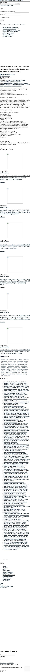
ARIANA (14, 387)
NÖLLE (27, 479)
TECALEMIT (19, 527)
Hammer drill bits (25, 362)
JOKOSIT (6, 454)
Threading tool (24, 372)
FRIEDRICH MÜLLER (9, 427)
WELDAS (6, 545)
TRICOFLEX (25, 530)
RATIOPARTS (14, 499)
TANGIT (10, 527)
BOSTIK (18, 394)
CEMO (27, 402)
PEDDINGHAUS (15, 490)
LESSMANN (6, 467)
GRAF (18, 432)
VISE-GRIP (19, 540)
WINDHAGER (11, 548)
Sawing (8, 369)
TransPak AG (18, 530)
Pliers (19, 367)
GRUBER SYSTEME (8, 433)
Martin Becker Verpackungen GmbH (11, 472)
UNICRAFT (14, 535)
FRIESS (16, 427)
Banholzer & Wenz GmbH (23, 390)
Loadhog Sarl (16, 467)
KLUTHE (6, 462)
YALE (10, 549)
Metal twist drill (24, 366)
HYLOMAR (14, 449)
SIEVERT (9, 516)
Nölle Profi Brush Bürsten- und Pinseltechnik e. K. (14, 482)
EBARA (24, 413)
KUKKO (21, 463)
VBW (13, 537)
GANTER (24, 427)
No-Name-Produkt (21, 479)
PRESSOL (6, 495)
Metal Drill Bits (11, 366)
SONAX (22, 517)
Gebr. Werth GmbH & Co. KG (10, 429)
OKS (28, 485)
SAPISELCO (17, 510)
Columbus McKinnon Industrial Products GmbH (14, 406)
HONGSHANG (22, 444)
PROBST (24, 495)
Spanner (2, 372)
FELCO (26, 423)
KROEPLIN (21, 462)
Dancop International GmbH (14, 409)
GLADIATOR (22, 430)
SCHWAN (6, 515)
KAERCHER (25, 454)
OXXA (16, 489)
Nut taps (15, 367)
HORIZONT (16, 446)
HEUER (22, 439)
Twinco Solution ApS (8, 533)
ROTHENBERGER (20, 505)
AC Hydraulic (17, 381)
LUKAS (18, 469)
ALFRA (25, 384)
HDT (20, 436)
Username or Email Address (7, 11)
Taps (19, 372)
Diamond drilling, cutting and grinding (10, 81)
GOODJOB (13, 432)
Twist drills (12, 374)
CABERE (18, 399)
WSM (19, 548)
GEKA (12, 430)
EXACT (24, 420)
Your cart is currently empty (7, 24)
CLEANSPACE (23, 403)
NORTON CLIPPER (8, 483)
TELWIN (25, 527)
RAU (19, 499)
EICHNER (6, 416)
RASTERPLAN (7, 499)
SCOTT (17, 515)
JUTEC (20, 454)
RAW (22, 499)
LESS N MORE (20, 466)
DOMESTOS (6, 412)
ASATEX (6, 389)
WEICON (12, 543)
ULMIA (5, 535)
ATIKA (5, 390)
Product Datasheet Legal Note (27, 459)
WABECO (26, 542)
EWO (21, 420)
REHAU (5, 500)
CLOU (5, 404)
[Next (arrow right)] (2, 671)
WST (23, 548)
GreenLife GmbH (23, 432)
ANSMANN (6, 387)
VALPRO (23, 536)
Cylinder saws (20, 361)
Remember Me (5, 17)
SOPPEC (11, 519)
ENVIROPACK (12, 417)
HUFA (15, 447)
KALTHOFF (13, 456)
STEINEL (6, 525)
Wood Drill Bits (19, 374)
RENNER (15, 500)
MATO (10, 473)
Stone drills (8, 372)
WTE (25, 548)
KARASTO (6, 457)
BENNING (24, 391)
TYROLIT (15, 533)
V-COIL (18, 536)
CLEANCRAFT (16, 403)
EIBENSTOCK (26, 414)
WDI (8, 543)
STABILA (24, 522)
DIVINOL (17, 410)
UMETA (9, 535)
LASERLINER (7, 464)
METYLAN (26, 475)
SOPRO (15, 519)
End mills (13, 362)
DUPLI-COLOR (7, 413)
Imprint (28, 416)
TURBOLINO (26, 532)
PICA (24, 492)
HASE (5, 436)
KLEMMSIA (19, 460)
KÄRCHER (11, 457)
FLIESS (9, 426)
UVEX (14, 536)
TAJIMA (5, 527)
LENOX (14, 466)
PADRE (20, 489)
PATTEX (9, 490)
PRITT (14, 495)
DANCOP (6, 409)
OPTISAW (11, 487)
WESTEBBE (23, 546)
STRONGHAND (16, 525)
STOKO (10, 525)
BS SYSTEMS (19, 397)
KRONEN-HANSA (8, 463)
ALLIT (10, 386)
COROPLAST (15, 407)
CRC (25, 407)
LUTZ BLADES (24, 469)
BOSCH (10, 394)
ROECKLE (16, 503)
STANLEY (13, 523)
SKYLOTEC (14, 517)
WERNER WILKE (11, 546)
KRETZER (15, 462)
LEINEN (19, 464)
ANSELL (27, 386)
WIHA (28, 546)
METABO (13, 475)
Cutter (15, 361)
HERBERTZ (17, 439)
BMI (24, 393)
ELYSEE (16, 416)
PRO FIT (19, 495)
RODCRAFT (10, 503)
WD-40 (5, 543)
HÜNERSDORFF (7, 449)
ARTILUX (19, 387)
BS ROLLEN (6, 397)
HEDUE (27, 436)
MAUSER (15, 473)
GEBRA (18, 429)
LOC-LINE (22, 467)
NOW (24, 483)
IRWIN (15, 450)
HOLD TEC (6, 440)
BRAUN (25, 394)
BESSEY (18, 393)
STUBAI (22, 525)
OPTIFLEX (6, 487)
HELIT (14, 437)
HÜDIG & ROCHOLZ (8, 447)
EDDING (20, 414)
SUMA (12, 526)
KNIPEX (10, 462)
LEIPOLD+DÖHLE (8, 466)
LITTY (11, 467)
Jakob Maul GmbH (16, 453)
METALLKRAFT (19, 475)
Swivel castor (14, 372)
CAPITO (5, 400)
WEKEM (25, 543)
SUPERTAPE (20, 526)
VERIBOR (18, 537)
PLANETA (10, 493)
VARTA (10, 537)
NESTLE (21, 477)
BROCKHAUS (15, 396)
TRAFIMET (6, 530)
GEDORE (23, 429)
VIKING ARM (13, 540)
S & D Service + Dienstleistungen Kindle (12, 509)
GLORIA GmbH (7, 432)
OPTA (12, 486)
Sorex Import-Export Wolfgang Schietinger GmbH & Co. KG (16, 520)
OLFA (5, 486)
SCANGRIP (23, 510)
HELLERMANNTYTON (9, 439)
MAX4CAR (20, 473)
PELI (21, 490)
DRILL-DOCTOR (14, 412)
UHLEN (20, 533)
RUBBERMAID (22, 506)
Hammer (18, 362)
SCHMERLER (15, 512)
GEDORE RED (7, 430)
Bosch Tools (3, 663)
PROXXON (27, 496)
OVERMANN (11, 489)
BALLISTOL (14, 390)
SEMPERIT (22, 515)
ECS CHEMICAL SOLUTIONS (10, 414)
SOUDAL (6, 522)
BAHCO (9, 390)
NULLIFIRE (17, 485)
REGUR (26, 499)
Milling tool (3, 367)
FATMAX (18, 423)
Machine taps (3, 366)
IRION (11, 450)
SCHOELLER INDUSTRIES (10, 513)
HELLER (19, 437)
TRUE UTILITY (11, 532)
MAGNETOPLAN (7, 470)
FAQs (27, 429)
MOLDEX (17, 476)
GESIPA (16, 430)
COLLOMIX (10, 404)
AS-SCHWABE (25, 387)
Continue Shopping (19, 24)
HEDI (23, 436)
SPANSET (10, 522)
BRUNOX (22, 396)
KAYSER (17, 457)
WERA (23, 545)
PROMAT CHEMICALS (19, 496)
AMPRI (22, 386)
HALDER (14, 434)
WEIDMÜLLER (18, 543)
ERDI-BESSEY (19, 417)
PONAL (23, 493)
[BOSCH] (7, 74)
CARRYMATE (22, 402)
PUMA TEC (8, 497)
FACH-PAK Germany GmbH (10, 423)
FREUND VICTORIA (24, 426)
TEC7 (14, 527)
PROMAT (6, 496)
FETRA (10, 424)
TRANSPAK (12, 530)
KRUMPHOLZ (15, 463)
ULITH (27, 533)
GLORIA (27, 430)
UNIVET (26, 535)
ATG (27, 389)
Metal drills (17, 366)
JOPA (10, 454)
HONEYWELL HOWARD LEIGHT (11, 443)
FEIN (22, 423)
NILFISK (6, 479)
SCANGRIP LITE (7, 512)
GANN (20, 427)
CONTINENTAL (7, 407)
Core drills (10, 361)
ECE (28, 413)
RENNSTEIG (21, 500)
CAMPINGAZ (24, 399)
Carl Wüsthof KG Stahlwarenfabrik (11, 402)
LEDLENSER (14, 464)
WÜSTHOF (6, 549)
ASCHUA (10, 389)
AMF (14, 386)
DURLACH (19, 413)
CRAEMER (20, 407)
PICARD (5, 493)
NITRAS (15, 479)
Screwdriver (13, 369)
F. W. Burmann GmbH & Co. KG (10, 422)
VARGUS (6, 537)
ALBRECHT (6, 384)
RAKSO (18, 497)
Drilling (2, 362)
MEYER (5, 476)
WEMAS (19, 545)
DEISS (22, 409)
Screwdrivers (9, 370)
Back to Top (3, 587)
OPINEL (9, 486)
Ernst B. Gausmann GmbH (9, 419)
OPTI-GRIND (24, 486)
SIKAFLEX (18, 516)
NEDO (11, 477)
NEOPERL (16, 477)
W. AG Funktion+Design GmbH (16, 542)
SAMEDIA (23, 509)
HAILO (5, 434)
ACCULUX (23, 381)
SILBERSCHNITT (26, 516)
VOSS (5, 542)
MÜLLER (26, 476)
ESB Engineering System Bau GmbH (11, 420)
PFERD (20, 492)
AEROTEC (14, 383)
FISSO (5, 426)
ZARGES (15, 549)
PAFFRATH (25, 489)
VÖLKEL (24, 540)
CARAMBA (10, 400)
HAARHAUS (23, 433)
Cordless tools (4, 361)
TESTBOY (9, 529)
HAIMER (10, 434)
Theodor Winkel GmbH (20, 529)
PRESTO (11, 495)
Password (2, 14)
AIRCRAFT (20, 383)
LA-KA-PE (26, 463)
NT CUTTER (11, 485)
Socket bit (19, 370)
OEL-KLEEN (24, 485)
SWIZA (25, 526)
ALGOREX (6, 386)
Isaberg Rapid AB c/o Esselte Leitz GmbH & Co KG (14, 452)
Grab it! (23, 3)
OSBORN (6, 489)
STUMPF (27, 525)
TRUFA (17, 532)
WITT (16, 548)
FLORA (13, 426)
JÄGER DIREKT (7, 453)
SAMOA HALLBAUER (9, 510)
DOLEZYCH (23, 410)
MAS (26, 472)
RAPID (22, 497)
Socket (14, 370)
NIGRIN (26, 477)
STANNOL (18, 523)
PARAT (5, 490)
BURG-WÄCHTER (8, 399)
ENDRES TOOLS (22, 416)
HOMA (23, 440)
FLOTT (17, 426)
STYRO (5, 526)
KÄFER (5, 456)
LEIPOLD (24, 464)
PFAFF (17, 492)
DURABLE (13, 413)
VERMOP (23, 537)
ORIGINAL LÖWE (23, 487)
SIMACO (6, 517)
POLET (19, 493)
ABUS (12, 381)
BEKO (19, 391)
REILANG (10, 500)
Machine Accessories (12, 364)
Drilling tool (8, 362)
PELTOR (25, 490)
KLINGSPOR (25, 460)
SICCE (5, 516)
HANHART (19, 434)
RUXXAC (12, 507)
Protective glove (25, 367)
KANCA (19, 456)
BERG (5, 393)
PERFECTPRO (7, 492)
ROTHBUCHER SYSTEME (9, 505)
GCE (28, 427)
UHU (24, 533)
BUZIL (14, 399)
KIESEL (9, 459)
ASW (19, 389)
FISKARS (24, 424)
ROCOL (5, 503)
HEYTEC (27, 439)
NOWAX (5, 485)
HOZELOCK (23, 446)
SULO (9, 526)
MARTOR (22, 472)
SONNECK (6, 519)
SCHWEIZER (12, 515)
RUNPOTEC (6, 507)
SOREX (19, 519)
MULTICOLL (7, 477)
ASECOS (15, 389)
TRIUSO (5, 532)
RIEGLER (18, 502)
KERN (5, 459)
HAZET (17, 436)
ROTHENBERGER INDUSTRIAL (11, 506)
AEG (10, 383)
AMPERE (18, 386)
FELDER (6, 424)
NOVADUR (15, 483)
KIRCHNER (16, 459)
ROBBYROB (24, 502)
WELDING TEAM (13, 545)
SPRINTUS (18, 522)
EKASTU (11, 416)
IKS (26, 449)
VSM (8, 542)
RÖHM (21, 503)
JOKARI (25, 453)
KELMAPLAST (23, 457)
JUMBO (16, 454)
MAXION (26, 473)
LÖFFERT (13, 469)
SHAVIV (27, 515)
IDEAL (19, 449)
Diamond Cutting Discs (9, 83)
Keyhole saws (4, 364)
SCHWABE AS (26, 513)
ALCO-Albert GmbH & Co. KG (16, 384)
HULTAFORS (20, 447)
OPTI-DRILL (18, 486)
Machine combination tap (22, 364)
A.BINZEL (8, 381)
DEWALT (27, 409)
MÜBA (21, 476)
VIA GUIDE (6, 540)
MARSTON (14, 470)
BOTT (21, 394)
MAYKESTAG (7, 475)
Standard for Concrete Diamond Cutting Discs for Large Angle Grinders (15, 85)
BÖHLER (6, 394)
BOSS (14, 394)
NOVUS (20, 483)
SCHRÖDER (19, 513)
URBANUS (6, 536)
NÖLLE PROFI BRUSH (9, 480)
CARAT (16, 400)
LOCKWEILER (7, 469)
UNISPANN (20, 535)
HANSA (25, 434)
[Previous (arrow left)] (0, 671)
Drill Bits (26, 361)
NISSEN (10, 479)
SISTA (9, 517)
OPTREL (16, 487)
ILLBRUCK (6, 450)
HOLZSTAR (19, 440)
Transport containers (5, 374)
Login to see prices (5, 76)
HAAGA (18, 433)
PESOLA (13, 492)
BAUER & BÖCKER (8, 391)
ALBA (25, 383)
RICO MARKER (7, 502)
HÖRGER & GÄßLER (8, 446)
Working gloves (7, 375)
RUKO (28, 506)
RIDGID (13, 502)
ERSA (17, 419)
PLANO (15, 493)
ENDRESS (6, 417)
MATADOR (6, 473)
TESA (5, 529)
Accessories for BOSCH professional (15, 80)
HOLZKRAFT (12, 440)
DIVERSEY (11, 410)
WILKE (5, 548)
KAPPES (23, 456)
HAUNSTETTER (10, 436)
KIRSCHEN (22, 459)
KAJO (9, 456)
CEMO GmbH (7, 403)
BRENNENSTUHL (8, 396)
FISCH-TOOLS (18, 424)
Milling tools (9, 367)
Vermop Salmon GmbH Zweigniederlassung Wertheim (15, 539)
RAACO (14, 497)
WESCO (18, 546)
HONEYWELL (7, 442)
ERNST (25, 417)
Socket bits (24, 370)
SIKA (14, 516)
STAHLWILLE (7, 523)
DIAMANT (6, 410)
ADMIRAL (6, 383)
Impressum (23, 437)
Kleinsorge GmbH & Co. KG (9, 460)
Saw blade (3, 369)
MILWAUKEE (11, 476)
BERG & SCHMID (11, 393)
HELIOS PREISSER (8, 437)
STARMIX (24, 523)
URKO (10, 536)
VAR (26, 536)
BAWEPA (15, 391)
